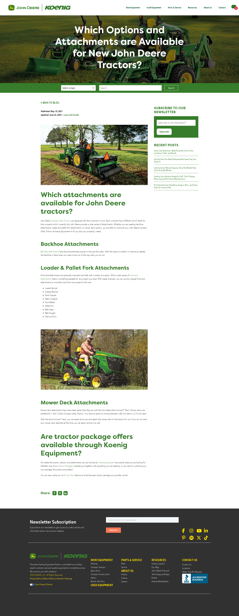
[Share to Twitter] (60, 493)
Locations (186, 568)
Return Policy (48, 578)
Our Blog (155, 567)
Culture (124, 578)
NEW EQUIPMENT (102, 560)
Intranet (59, 578)
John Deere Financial (160, 570)
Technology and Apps (161, 574)
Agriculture (95, 570)
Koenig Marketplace (160, 581)
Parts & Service (175, 7)
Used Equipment (154, 7)
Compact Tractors (98, 567)
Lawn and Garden (71, 115)
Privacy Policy (35, 578)
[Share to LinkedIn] (65, 493)
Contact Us (186, 564)
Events (154, 578)
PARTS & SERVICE (131, 560)
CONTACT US (189, 560)
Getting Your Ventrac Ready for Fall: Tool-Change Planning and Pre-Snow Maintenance (174, 177)
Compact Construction (100, 574)
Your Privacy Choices (43, 584)
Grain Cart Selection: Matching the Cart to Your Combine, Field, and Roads (173, 151)
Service (124, 567)
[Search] (171, 88)
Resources (192, 7)
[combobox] (130, 88)
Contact (222, 7)
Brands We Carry (98, 581)
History (124, 574)
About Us (208, 7)
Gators (93, 578)
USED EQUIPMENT (102, 585)
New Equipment (133, 7)
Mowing (94, 563)
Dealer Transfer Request (192, 572)
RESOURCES (159, 560)
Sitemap (68, 578)
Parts (123, 563)
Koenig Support (158, 563)
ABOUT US (127, 571)
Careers (124, 581)
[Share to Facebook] (54, 493)
